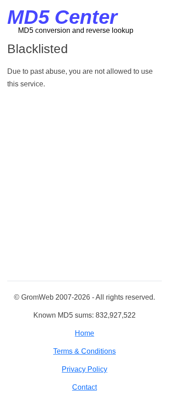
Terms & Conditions (84, 351)
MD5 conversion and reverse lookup (75, 30)
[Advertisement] (84, 185)
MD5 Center (62, 17)
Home (84, 333)
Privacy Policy (84, 369)
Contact (84, 387)
